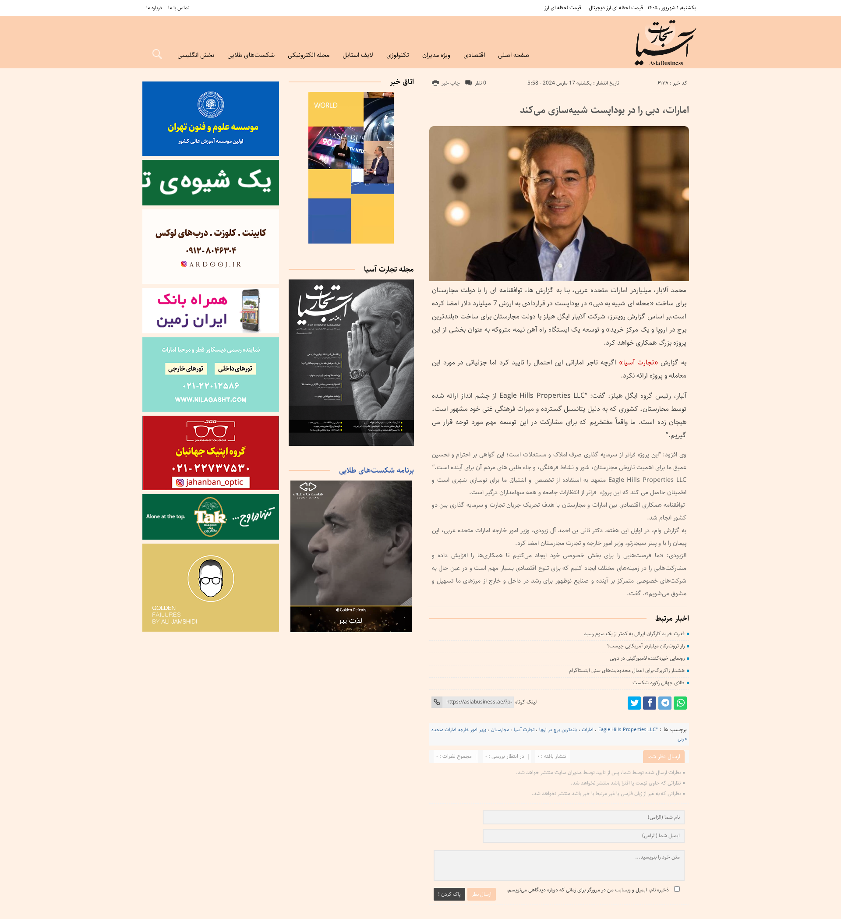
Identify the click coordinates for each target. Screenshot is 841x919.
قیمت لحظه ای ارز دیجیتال (616, 8)
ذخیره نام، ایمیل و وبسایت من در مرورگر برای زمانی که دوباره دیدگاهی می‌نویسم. (587, 890)
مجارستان (500, 729)
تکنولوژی (397, 55)
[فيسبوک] (649, 703)
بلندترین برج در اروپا (558, 729)
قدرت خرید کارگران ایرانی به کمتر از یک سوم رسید (634, 633)
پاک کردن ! (449, 894)
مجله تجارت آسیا (389, 269)
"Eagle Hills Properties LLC (627, 729)
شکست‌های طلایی (251, 55)
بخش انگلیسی (195, 55)
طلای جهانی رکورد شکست (659, 683)
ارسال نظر (481, 894)
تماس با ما (179, 8)
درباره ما (154, 8)
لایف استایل (358, 55)
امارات (588, 729)
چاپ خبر (451, 83)
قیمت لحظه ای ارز (562, 8)
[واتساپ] (680, 703)
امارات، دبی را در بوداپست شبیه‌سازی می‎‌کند (604, 110)
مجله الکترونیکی (308, 55)
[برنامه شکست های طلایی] (351, 630)
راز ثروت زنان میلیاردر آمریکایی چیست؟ (646, 646)
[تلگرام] (664, 703)
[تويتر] (634, 703)
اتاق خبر (402, 82)
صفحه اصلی (513, 55)
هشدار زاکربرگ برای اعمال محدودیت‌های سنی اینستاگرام (627, 670)
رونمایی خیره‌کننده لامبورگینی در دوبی (647, 658)
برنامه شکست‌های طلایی (376, 470)
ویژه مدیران (436, 55)
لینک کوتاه (526, 702)
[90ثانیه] (351, 242)
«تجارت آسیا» (640, 362)
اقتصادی (474, 55)
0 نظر (480, 83)
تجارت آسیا (524, 729)
